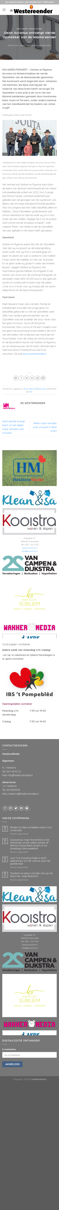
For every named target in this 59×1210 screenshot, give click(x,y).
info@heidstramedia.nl (20, 775)
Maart (25, 29)
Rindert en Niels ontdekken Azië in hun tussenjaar (31, 829)
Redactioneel (36, 29)
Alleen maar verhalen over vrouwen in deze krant (45, 427)
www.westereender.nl (34, 353)
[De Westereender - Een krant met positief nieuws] (31, 9)
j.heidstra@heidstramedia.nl (23, 793)
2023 (18, 29)
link (30, 392)
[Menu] (4, 9)
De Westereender (42, 46)
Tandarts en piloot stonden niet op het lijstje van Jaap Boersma (31, 875)
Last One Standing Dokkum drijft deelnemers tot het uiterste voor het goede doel (30, 861)
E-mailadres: (9, 1049)
